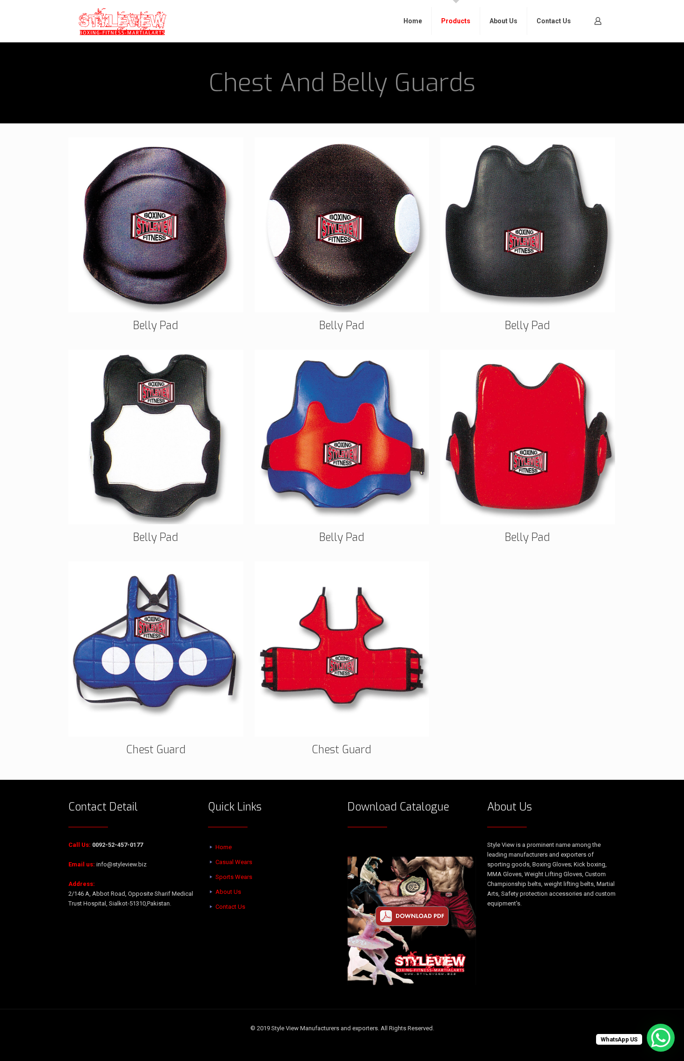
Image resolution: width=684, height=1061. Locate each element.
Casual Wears (233, 861)
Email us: (81, 864)
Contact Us (230, 906)
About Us (228, 891)
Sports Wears (233, 876)
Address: (81, 883)
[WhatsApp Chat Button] (661, 1038)
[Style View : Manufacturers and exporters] (123, 21)
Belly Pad (155, 325)
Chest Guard (156, 750)
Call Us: (79, 844)
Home (223, 847)
